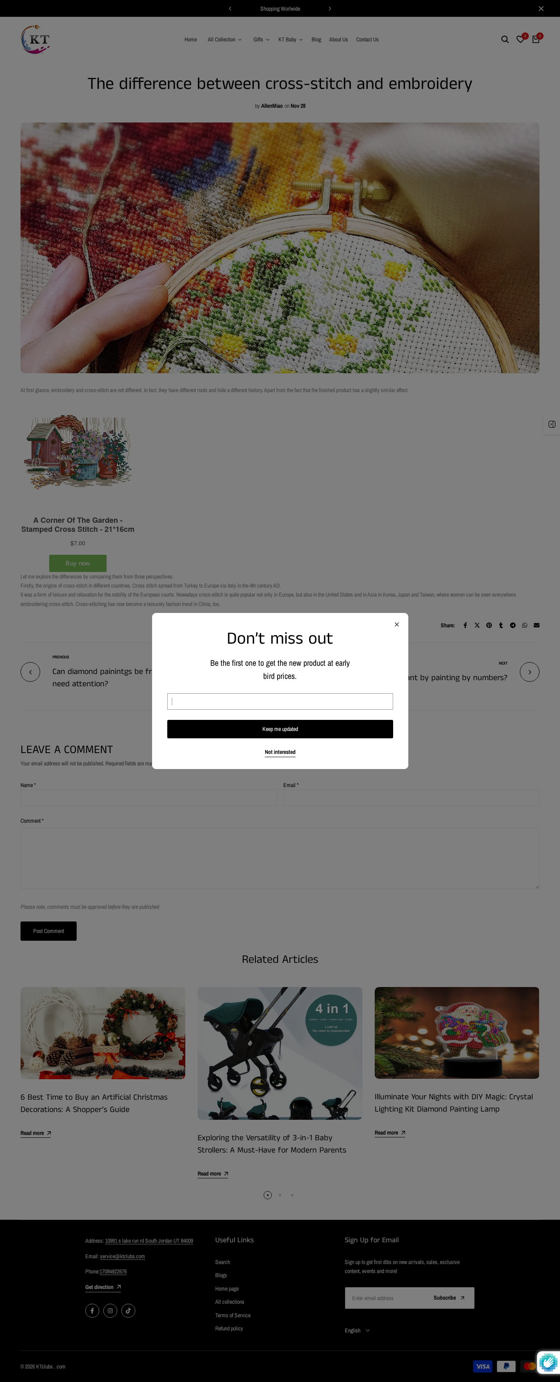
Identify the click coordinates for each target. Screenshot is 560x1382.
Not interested (280, 752)
